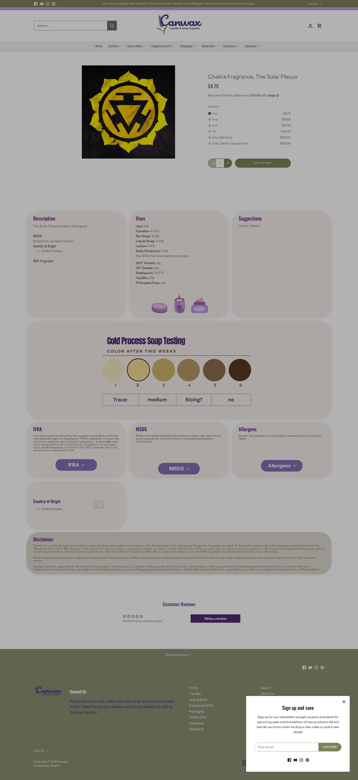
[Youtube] (295, 760)
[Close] (343, 701)
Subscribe (330, 747)
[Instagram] (301, 760)
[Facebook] (289, 760)
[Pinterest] (307, 760)
